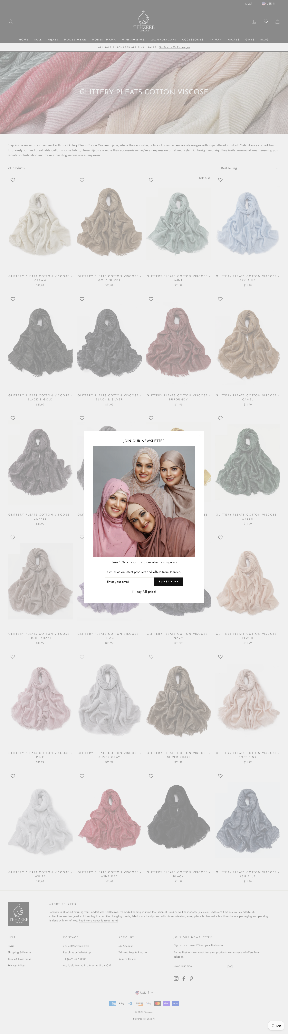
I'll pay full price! (144, 591)
